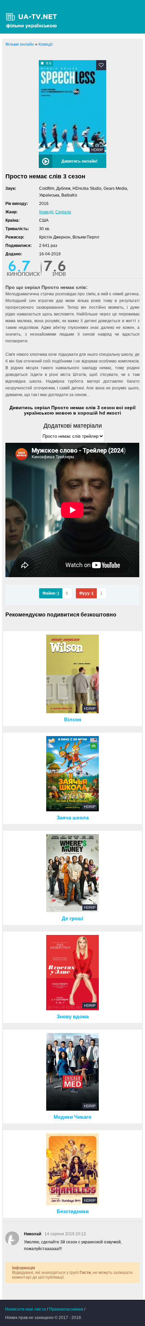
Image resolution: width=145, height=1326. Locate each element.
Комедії (46, 212)
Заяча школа (73, 817)
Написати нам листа (25, 1309)
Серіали (63, 212)
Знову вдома (73, 1016)
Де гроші (72, 918)
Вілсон (72, 719)
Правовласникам (66, 1309)
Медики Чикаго (72, 1117)
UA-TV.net (33, 17)
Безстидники (73, 1211)
